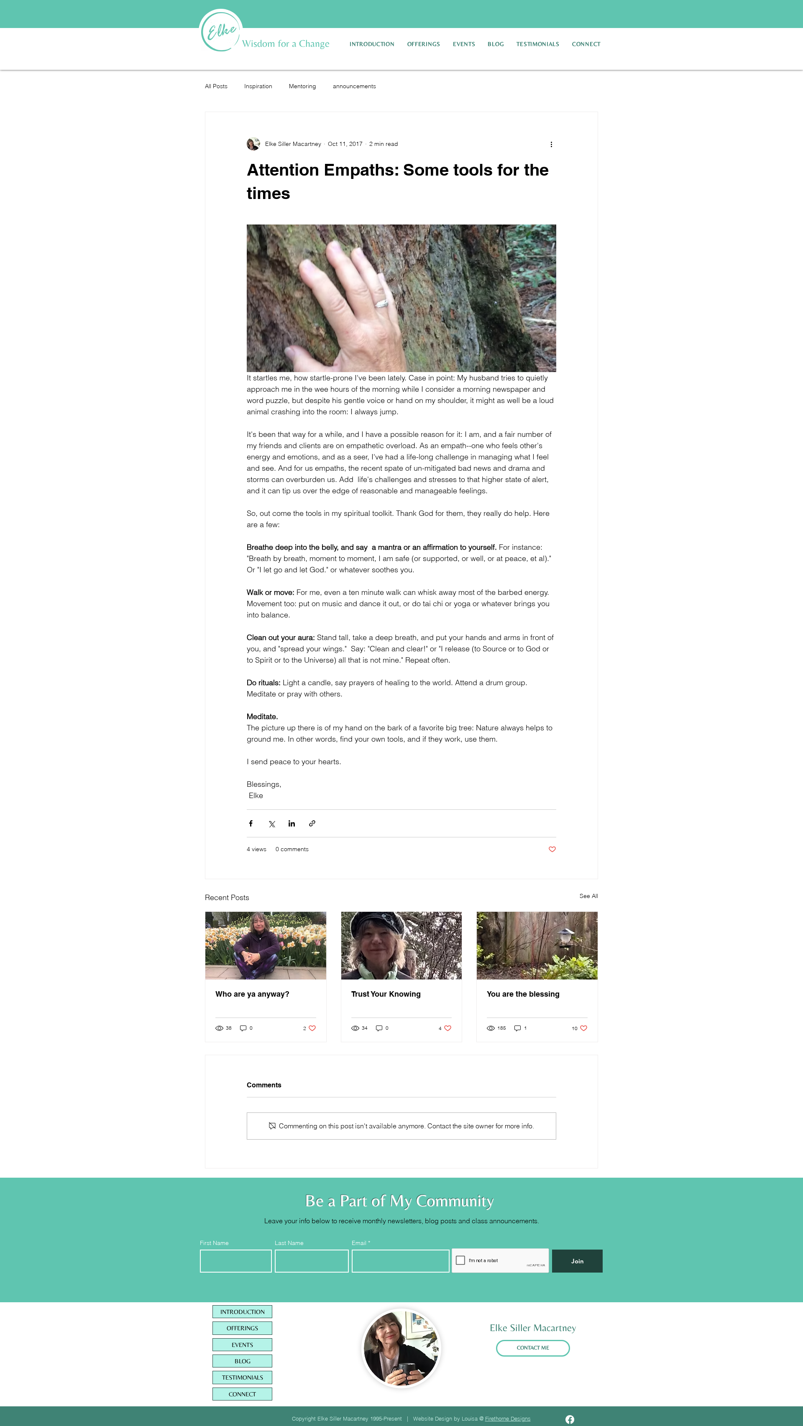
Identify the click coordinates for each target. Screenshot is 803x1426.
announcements (354, 86)
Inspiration (258, 86)
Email (360, 1243)
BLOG (243, 1361)
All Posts (216, 86)
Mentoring (302, 86)
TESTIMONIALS (242, 1377)
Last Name (289, 1243)
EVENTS (242, 1344)
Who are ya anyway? (252, 994)
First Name (214, 1243)
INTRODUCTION (242, 1311)
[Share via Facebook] (251, 823)
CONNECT (242, 1394)
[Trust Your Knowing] (401, 946)
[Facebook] (569, 1419)
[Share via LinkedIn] (292, 823)
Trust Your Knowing (386, 994)
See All (589, 896)
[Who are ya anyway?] (265, 946)
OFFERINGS (242, 1328)
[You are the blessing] (537, 946)
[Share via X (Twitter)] (271, 823)
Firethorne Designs (508, 1418)
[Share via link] (312, 823)
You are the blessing (523, 994)
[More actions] (551, 144)
